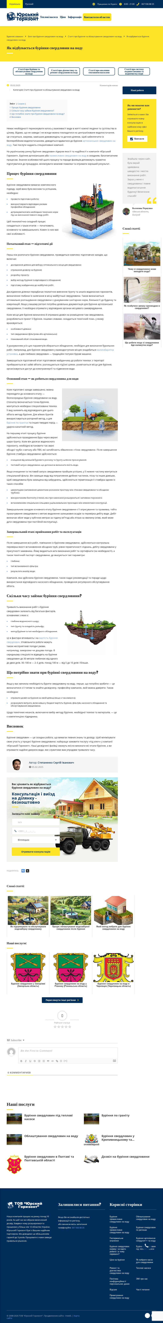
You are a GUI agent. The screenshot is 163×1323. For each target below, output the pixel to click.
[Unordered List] (43, 1061)
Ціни (63, 17)
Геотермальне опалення (116, 1239)
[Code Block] (52, 1061)
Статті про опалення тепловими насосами (99, 71)
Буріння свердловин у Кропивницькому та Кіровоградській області (120, 1137)
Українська (14, 4)
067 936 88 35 (78, 1227)
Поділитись (12, 871)
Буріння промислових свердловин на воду (119, 1219)
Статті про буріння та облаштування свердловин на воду (29, 71)
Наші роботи (137, 90)
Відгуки (113, 1289)
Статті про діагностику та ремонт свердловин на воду (64, 71)
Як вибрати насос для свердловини (144, 1261)
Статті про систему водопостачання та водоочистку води (134, 71)
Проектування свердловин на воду (119, 1296)
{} (61, 1061)
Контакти (139, 138)
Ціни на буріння (117, 1260)
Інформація (75, 17)
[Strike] (34, 1061)
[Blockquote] (48, 1061)
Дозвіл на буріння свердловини (125, 1156)
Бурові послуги (29, 17)
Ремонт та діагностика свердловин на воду (119, 1270)
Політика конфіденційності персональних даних (120, 1281)
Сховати (21, 104)
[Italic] (26, 1061)
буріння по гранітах (17, 422)
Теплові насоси (49, 17)
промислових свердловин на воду (68, 155)
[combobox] (36, 839)
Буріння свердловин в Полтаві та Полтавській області (49, 1158)
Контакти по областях (97, 17)
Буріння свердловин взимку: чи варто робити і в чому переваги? (119, 1250)
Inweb (68, 1315)
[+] (65, 1061)
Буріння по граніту (115, 1115)
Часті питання (142, 1289)
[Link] (57, 1061)
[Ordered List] (39, 1061)
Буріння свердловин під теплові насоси (48, 1117)
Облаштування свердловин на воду (51, 1136)
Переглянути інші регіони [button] (61, 1000)
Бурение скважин (15, 36)
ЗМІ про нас (142, 1279)
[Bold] (21, 1061)
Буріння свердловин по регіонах (146, 1228)
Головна (13, 17)
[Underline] (30, 1061)
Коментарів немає (109, 85)
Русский (29, 4)
